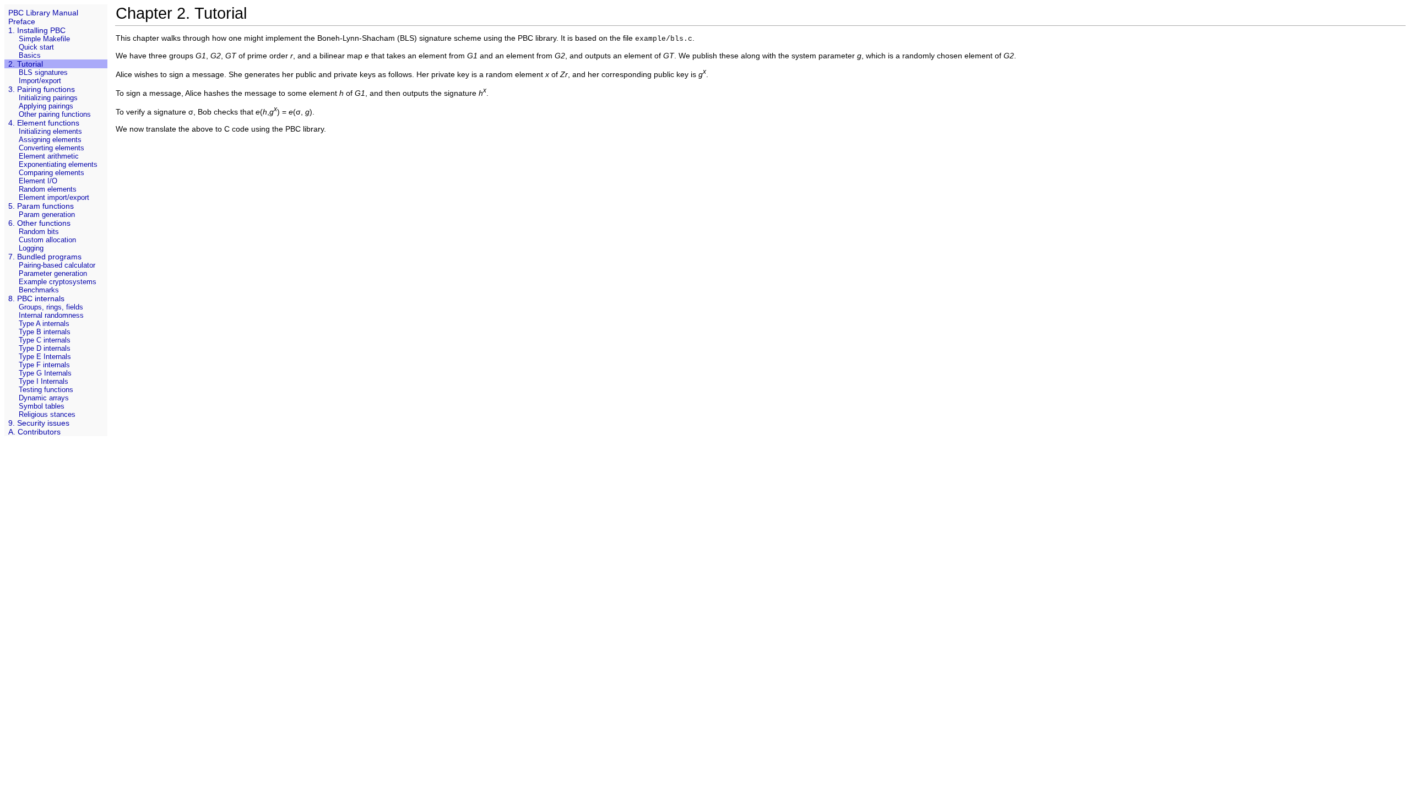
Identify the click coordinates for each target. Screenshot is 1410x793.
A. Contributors (34, 431)
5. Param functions (41, 206)
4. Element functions (43, 122)
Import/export (40, 81)
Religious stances (47, 414)
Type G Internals (45, 373)
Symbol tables (41, 406)
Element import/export (54, 197)
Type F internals (44, 365)
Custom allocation (47, 240)
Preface (21, 21)
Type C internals (44, 340)
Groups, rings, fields (51, 307)
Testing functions (46, 389)
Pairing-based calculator (57, 265)
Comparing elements (51, 173)
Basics (30, 55)
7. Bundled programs (45, 256)
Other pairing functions (55, 114)
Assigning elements (50, 139)
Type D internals (44, 348)
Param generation (47, 214)
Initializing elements (50, 131)
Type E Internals (45, 356)
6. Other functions (39, 223)
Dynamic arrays (44, 398)
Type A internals (44, 323)
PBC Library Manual (43, 12)
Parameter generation (53, 273)
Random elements (48, 189)
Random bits (39, 231)
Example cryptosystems (57, 282)
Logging (31, 248)
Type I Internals (43, 381)
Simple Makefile (44, 39)
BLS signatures (43, 72)
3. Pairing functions (41, 89)
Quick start (36, 47)
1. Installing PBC (37, 30)
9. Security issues (38, 423)
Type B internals (44, 332)
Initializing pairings (48, 98)
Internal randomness (51, 315)
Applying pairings (46, 106)
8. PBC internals (36, 298)
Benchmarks (39, 290)
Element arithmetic (49, 156)
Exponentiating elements (58, 164)
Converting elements (51, 148)
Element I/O (38, 181)
